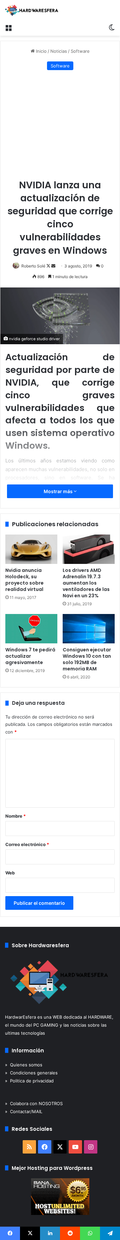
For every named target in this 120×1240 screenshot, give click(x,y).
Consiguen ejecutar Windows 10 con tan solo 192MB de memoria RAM (87, 659)
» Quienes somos (23, 1064)
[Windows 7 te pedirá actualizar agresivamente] (31, 628)
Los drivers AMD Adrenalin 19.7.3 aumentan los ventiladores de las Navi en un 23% (86, 583)
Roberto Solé (33, 265)
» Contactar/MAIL (23, 1111)
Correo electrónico (27, 844)
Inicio (41, 51)
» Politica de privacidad (29, 1080)
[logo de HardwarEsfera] (31, 10)
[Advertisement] (60, 125)
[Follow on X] (48, 265)
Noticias (58, 51)
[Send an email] (53, 265)
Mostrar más (59, 491)
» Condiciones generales (31, 1072)
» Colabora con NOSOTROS (34, 1103)
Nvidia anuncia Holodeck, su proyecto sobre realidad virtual (24, 580)
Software (80, 51)
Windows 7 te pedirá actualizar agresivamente (30, 656)
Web (10, 872)
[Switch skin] (111, 27)
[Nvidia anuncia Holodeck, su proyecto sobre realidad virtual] (31, 549)
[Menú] (8, 27)
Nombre (15, 816)
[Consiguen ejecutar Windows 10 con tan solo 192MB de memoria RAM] (89, 628)
